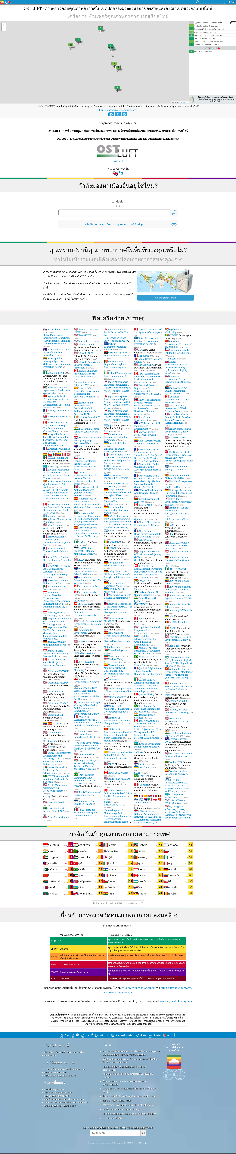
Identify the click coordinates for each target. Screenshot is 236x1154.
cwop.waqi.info (110, 1084)
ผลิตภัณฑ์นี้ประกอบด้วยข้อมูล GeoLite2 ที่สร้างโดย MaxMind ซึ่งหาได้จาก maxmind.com (130, 1061)
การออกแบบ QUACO (112, 1118)
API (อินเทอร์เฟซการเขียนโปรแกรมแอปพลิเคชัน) (66, 1102)
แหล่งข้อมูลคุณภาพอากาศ (55, 1089)
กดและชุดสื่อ (50, 1055)
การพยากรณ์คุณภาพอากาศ (56, 1095)
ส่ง (143, 1132)
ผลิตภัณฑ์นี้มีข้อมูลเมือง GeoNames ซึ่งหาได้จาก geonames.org (124, 1068)
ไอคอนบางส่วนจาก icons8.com (117, 1100)
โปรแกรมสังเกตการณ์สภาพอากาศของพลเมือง (123, 1081)
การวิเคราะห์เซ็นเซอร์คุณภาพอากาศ (60, 1075)
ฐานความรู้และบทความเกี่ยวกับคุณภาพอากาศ (64, 1069)
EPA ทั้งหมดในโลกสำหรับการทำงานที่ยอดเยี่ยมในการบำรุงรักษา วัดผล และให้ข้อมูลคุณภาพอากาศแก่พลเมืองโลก (131, 1053)
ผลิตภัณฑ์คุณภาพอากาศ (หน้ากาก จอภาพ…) (64, 1099)
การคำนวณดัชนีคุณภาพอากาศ (58, 1092)
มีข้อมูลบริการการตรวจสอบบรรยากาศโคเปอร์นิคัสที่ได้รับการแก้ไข (130, 1090)
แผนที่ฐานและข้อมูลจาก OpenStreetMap (121, 1109)
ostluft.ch (118, 161)
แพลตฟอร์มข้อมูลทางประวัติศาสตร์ (60, 1105)
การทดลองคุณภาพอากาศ (55, 1072)
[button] (4, 25)
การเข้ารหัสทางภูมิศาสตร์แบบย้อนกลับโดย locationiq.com (129, 1105)
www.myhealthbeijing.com (176, 1001)
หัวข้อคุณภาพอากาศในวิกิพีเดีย (138, 987)
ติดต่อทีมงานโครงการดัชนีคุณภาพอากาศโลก (64, 1052)
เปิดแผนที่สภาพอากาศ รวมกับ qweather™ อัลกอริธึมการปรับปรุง (128, 1075)
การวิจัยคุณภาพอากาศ (59, 1062)
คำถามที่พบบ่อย (54, 1082)
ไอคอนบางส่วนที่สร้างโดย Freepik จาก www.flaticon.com (129, 1096)
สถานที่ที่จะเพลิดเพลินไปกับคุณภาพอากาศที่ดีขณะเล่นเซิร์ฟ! (129, 1113)
